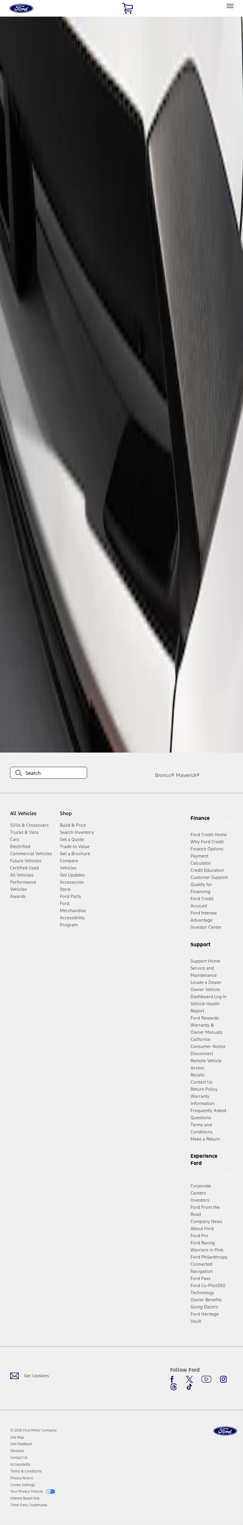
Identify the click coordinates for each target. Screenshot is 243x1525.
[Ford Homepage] (225, 1431)
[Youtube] (206, 1379)
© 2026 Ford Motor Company (33, 1430)
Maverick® (188, 775)
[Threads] (173, 1386)
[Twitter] (189, 1379)
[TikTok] (189, 1386)
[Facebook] (173, 1379)
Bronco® (165, 775)
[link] (17, 1437)
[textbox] (48, 773)
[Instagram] (223, 1379)
